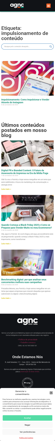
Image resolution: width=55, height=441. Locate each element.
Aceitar (27, 418)
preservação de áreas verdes (29, 371)
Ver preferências (27, 432)
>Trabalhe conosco (27, 342)
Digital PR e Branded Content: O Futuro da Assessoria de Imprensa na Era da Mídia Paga (24, 171)
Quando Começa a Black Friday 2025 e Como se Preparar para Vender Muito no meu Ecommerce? (26, 226)
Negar (27, 425)
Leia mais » (6, 189)
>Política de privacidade (27, 339)
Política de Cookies (26, 438)
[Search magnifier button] (50, 46)
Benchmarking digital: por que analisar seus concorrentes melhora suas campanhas (23, 281)
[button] (51, 393)
